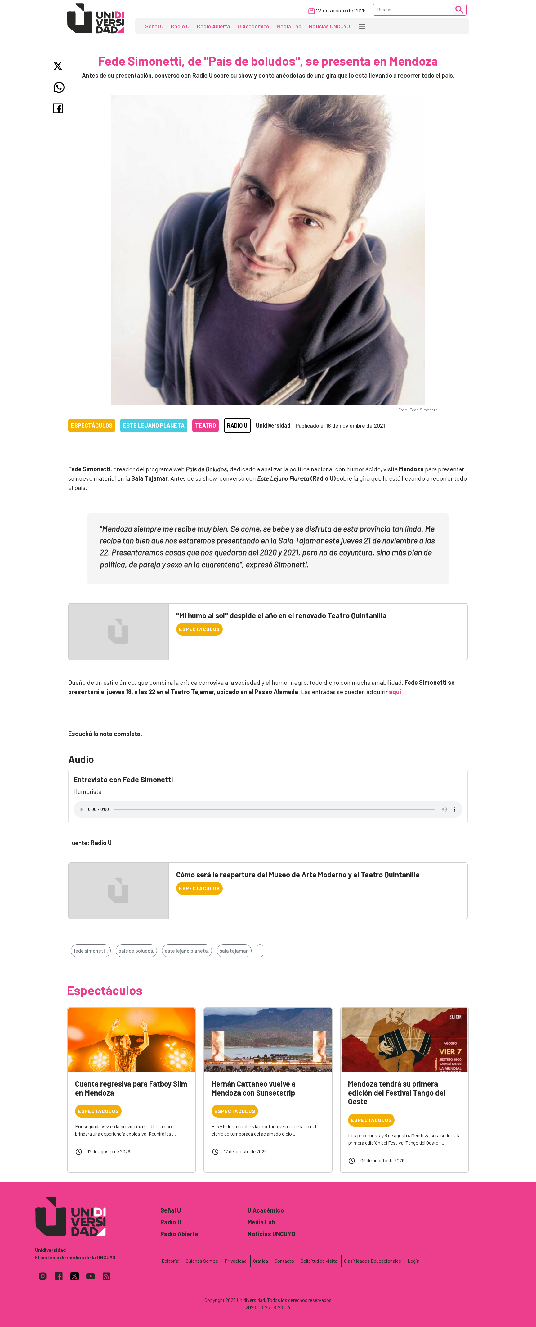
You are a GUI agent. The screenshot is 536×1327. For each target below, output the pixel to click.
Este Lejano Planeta (154, 425)
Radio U (180, 26)
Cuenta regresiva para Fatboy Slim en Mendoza (131, 1088)
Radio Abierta (213, 26)
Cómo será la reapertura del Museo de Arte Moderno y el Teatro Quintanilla (298, 874)
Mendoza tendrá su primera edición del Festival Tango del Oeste (396, 1092)
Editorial (170, 1261)
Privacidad (236, 1261)
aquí (395, 691)
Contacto (284, 1261)
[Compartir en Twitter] (59, 66)
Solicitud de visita (319, 1261)
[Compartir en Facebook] (59, 108)
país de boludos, (136, 951)
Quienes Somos (202, 1261)
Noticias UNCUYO (329, 26)
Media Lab (289, 26)
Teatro (205, 425)
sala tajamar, (234, 951)
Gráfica (260, 1261)
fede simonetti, (91, 951)
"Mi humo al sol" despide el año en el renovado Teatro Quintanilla (281, 615)
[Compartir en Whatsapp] (59, 87)
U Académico (253, 26)
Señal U (154, 26)
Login (413, 1261)
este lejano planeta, (187, 951)
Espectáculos (91, 425)
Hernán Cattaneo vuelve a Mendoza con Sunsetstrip (254, 1088)
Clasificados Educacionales (372, 1261)
